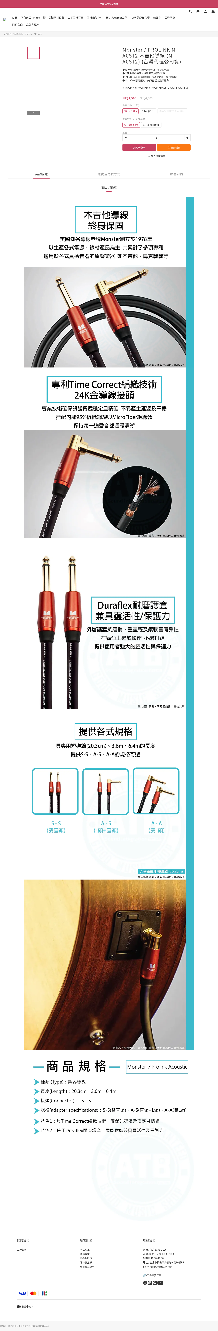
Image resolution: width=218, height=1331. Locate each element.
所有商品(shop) (30, 17)
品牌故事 (22, 1249)
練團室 (157, 17)
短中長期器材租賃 (53, 17)
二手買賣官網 (154, 1275)
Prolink (38, 34)
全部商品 (7, 34)
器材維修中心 (95, 17)
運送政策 (85, 1254)
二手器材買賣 (75, 17)
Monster (29, 34)
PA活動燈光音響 (140, 17)
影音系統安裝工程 (116, 17)
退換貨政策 (86, 1258)
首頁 (14, 17)
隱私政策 (85, 1249)
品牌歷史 (170, 17)
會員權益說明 (87, 1266)
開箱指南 (17, 24)
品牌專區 (31, 24)
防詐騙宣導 (86, 1262)
